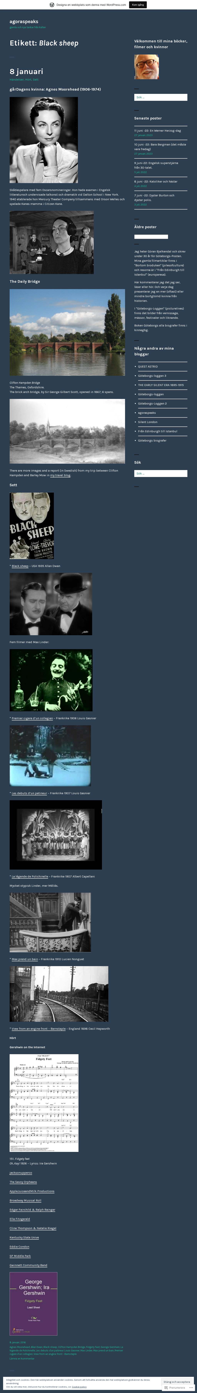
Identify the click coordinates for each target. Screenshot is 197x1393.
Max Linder (86, 1350)
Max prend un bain (25, 959)
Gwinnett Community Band (28, 1265)
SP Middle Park (20, 1256)
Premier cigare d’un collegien (32, 718)
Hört (28, 79)
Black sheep (20, 566)
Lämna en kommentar (22, 1358)
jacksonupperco (21, 1172)
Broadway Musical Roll (25, 1200)
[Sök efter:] (160, 97)
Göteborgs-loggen (151, 394)
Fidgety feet (93, 1347)
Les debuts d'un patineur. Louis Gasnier (57, 1350)
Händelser (17, 79)
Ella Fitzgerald (20, 1219)
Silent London (147, 422)
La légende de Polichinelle (30, 876)
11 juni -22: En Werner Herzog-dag (157, 130)
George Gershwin (110, 1347)
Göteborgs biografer (152, 440)
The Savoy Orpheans (23, 1182)
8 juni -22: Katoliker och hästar (155, 181)
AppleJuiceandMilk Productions (32, 1191)
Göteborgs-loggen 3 (152, 376)
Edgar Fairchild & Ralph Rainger (32, 1209)
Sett (35, 79)
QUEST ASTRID (148, 366)
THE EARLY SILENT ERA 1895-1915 (161, 385)
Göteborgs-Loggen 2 (152, 403)
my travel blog (60, 475)
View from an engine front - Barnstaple (55, 1354)
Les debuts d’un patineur (29, 793)
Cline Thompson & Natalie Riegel (33, 1228)
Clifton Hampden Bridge (71, 1347)
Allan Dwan (37, 1347)
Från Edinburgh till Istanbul (157, 431)
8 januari (26, 71)
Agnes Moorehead (20, 1347)
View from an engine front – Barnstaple (39, 1028)
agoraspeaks (24, 21)
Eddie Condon (19, 1246)
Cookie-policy (79, 1386)
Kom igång (138, 4)
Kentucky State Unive (24, 1237)
